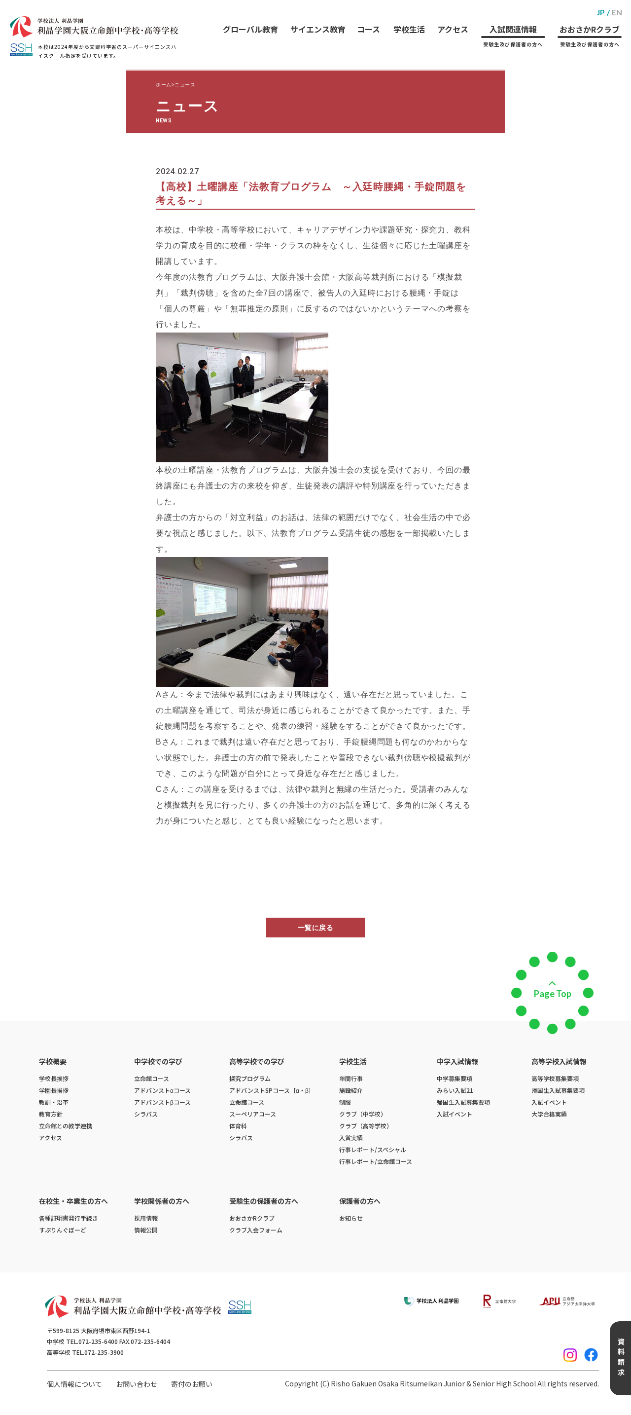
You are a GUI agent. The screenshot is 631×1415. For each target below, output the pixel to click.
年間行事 (351, 1078)
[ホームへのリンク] (94, 26)
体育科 (238, 1125)
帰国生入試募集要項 (463, 1102)
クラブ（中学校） (362, 1114)
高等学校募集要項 (555, 1078)
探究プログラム (250, 1078)
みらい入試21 (455, 1090)
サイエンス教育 (318, 29)
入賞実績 (351, 1137)
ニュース (185, 84)
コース (368, 29)
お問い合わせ (136, 1384)
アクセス (452, 29)
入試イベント (454, 1114)
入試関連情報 (513, 35)
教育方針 (51, 1114)
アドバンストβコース (162, 1102)
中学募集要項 (454, 1078)
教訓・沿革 (54, 1102)
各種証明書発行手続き (68, 1218)
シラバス (146, 1114)
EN (617, 12)
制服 (345, 1102)
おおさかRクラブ (590, 35)
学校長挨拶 (54, 1078)
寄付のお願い (191, 1384)
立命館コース (151, 1078)
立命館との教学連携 (65, 1125)
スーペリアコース (252, 1114)
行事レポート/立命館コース (375, 1161)
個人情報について (74, 1384)
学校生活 (409, 29)
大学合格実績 (549, 1114)
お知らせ (351, 1218)
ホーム (164, 84)
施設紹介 (351, 1090)
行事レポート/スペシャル (372, 1149)
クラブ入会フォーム (255, 1230)
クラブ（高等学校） (365, 1125)
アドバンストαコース (162, 1090)
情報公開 (146, 1230)
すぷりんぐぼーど (62, 1230)
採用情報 (146, 1218)
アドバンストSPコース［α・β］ (272, 1090)
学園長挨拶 (54, 1090)
